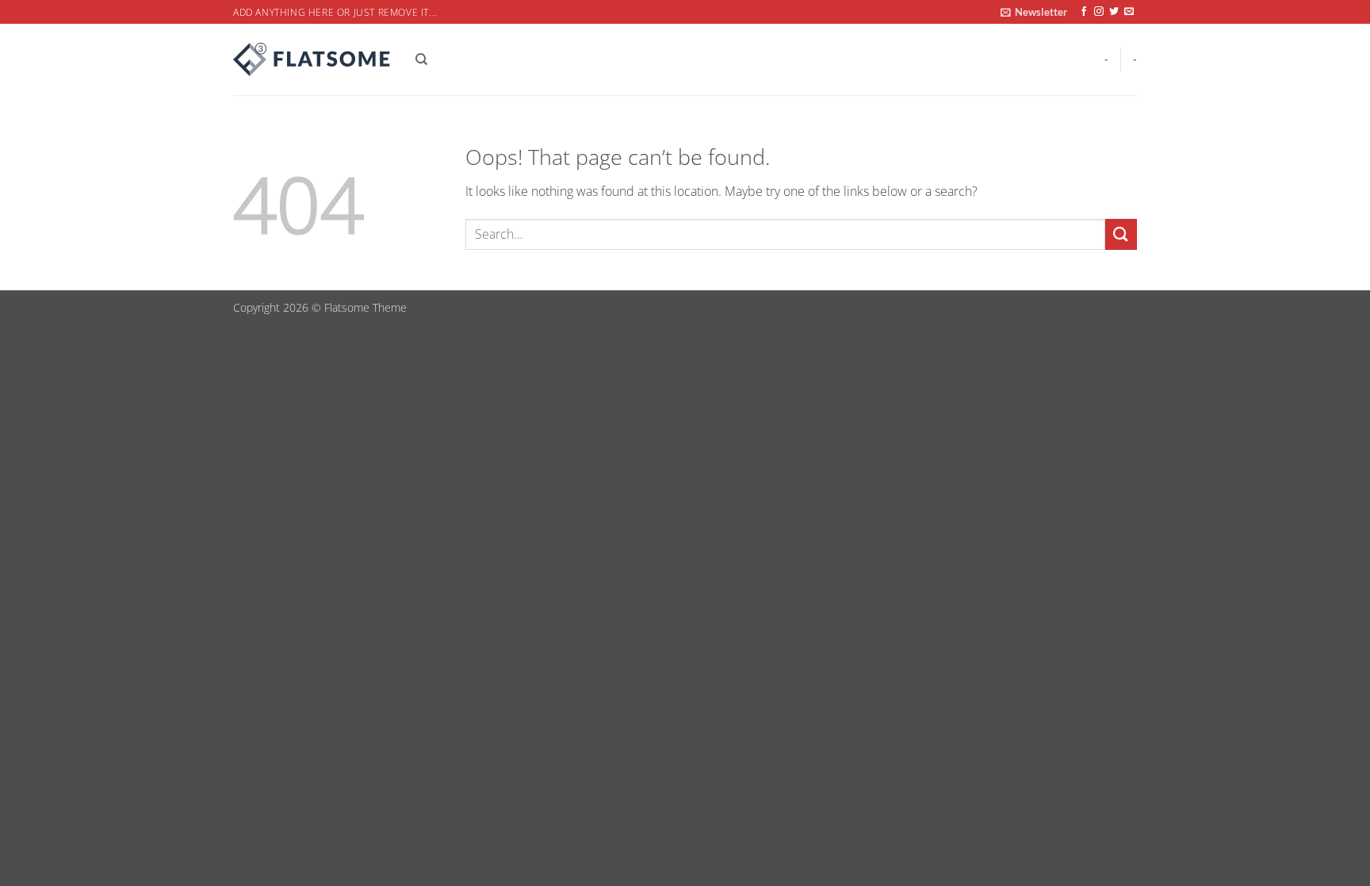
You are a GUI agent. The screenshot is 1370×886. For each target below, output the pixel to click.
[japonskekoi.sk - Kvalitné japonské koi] (312, 59)
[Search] (421, 59)
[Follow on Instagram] (1099, 11)
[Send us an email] (1129, 11)
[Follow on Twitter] (1114, 11)
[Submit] (1121, 234)
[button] (1034, 12)
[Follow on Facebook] (1084, 11)
